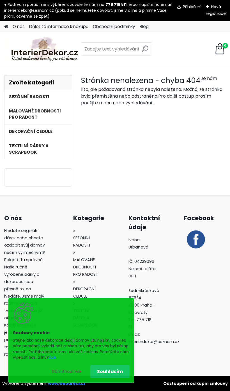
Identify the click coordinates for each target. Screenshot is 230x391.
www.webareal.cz (67, 383)
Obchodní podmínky (114, 26)
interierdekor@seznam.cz (29, 10)
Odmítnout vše (66, 371)
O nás (19, 26)
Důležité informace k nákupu (58, 26)
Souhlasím (110, 371)
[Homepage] (6, 26)
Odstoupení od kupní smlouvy (195, 383)
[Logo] (42, 49)
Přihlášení (192, 7)
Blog (144, 26)
